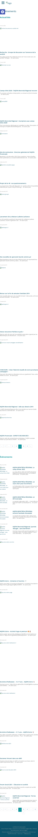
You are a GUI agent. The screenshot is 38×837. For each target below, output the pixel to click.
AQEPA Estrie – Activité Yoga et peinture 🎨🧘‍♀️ (15, 631)
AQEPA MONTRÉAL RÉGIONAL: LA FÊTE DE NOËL (23, 498)
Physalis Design (8, 828)
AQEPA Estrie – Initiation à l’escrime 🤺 (13, 581)
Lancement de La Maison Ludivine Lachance (15, 217)
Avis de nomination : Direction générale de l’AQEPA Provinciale (17, 153)
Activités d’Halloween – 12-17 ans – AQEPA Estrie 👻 (17, 682)
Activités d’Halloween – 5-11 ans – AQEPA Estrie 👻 (17, 732)
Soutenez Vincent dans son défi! (11, 758)
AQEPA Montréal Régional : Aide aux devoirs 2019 (16, 407)
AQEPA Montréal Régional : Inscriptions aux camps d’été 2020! (17, 122)
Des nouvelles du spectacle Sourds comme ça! (15, 257)
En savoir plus (15, 58)
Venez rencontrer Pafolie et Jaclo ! (11, 332)
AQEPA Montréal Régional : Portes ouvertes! (24, 797)
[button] (2, 11)
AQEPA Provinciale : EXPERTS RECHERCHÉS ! (14, 436)
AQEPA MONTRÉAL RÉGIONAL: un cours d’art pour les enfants (24, 483)
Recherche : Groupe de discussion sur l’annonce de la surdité (18, 53)
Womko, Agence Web (27, 828)
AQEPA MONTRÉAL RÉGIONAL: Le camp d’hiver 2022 (23, 468)
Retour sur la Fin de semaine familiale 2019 (14, 293)
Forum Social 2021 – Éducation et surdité (14, 785)
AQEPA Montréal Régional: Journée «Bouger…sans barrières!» (24, 527)
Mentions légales (23, 830)
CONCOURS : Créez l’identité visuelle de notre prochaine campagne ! (19, 371)
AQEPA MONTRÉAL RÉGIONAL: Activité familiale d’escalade (23, 512)
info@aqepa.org (27, 833)
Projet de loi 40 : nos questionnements (13, 183)
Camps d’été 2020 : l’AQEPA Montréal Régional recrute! (18, 91)
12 (35, 809)
